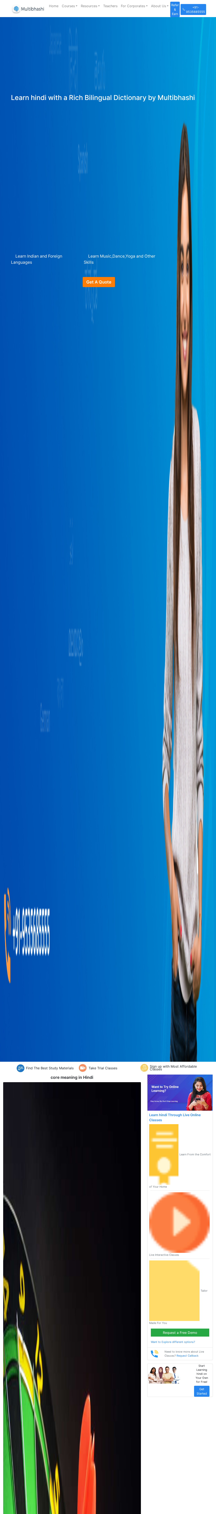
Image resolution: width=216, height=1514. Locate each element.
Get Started (202, 1391)
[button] (69, 6)
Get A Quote (98, 282)
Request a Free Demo (180, 1332)
